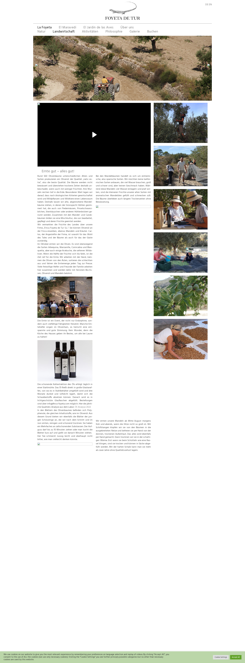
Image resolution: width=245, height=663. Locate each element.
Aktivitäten (90, 32)
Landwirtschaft (64, 32)
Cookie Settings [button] (221, 657)
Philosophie (113, 32)
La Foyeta (44, 28)
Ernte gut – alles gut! (58, 171)
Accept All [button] (236, 657)
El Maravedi (67, 28)
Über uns (127, 28)
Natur (41, 32)
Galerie (135, 32)
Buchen (152, 32)
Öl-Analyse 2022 (82, 407)
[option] (122, 65)
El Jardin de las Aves (98, 28)
